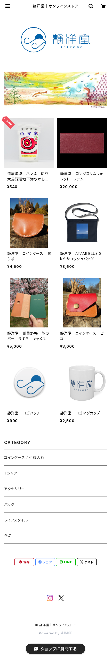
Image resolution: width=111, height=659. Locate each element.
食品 (8, 536)
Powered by (50, 633)
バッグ (9, 504)
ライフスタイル (16, 520)
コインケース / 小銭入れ (24, 457)
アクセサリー (14, 489)
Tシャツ (10, 473)
